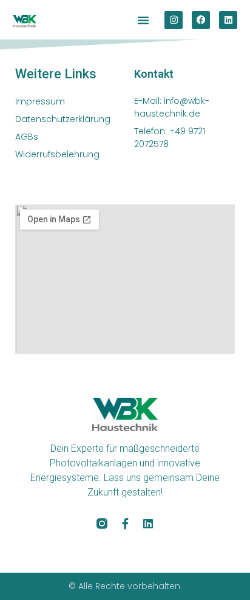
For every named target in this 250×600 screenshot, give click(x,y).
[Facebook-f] (125, 523)
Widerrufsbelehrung (57, 154)
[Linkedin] (228, 20)
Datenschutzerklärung (62, 119)
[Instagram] (173, 20)
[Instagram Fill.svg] (101, 523)
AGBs (26, 137)
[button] (143, 20)
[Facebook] (201, 20)
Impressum (40, 101)
